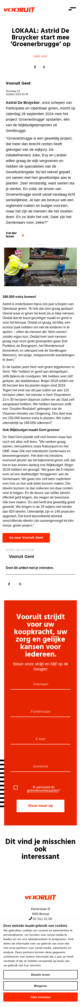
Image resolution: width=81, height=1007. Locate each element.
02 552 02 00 (42, 919)
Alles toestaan (40, 997)
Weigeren (40, 985)
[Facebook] (35, 67)
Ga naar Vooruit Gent (26, 537)
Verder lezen (11, 235)
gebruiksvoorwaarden (43, 790)
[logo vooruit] (19, 9)
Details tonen (40, 974)
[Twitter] (44, 67)
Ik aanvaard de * (43, 789)
